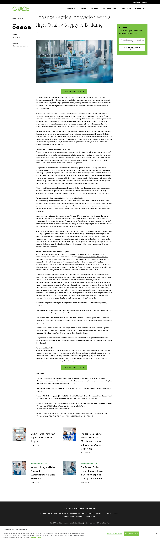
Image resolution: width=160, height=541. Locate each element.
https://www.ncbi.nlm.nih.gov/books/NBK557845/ (54, 409)
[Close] (156, 534)
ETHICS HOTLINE (87, 514)
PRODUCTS (79, 516)
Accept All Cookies (131, 533)
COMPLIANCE (52, 514)
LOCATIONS (107, 514)
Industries (71, 9)
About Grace (126, 9)
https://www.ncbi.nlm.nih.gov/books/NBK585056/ (80, 398)
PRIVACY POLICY (68, 516)
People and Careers (110, 9)
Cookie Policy (36, 537)
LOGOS (116, 514)
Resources (94, 9)
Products (82, 9)
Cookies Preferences (114, 533)
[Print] (29, 27)
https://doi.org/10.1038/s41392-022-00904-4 (77, 416)
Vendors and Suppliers (140, 2)
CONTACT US (63, 514)
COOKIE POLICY (75, 514)
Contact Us (139, 9)
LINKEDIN (98, 514)
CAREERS (43, 514)
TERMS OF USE (90, 516)
